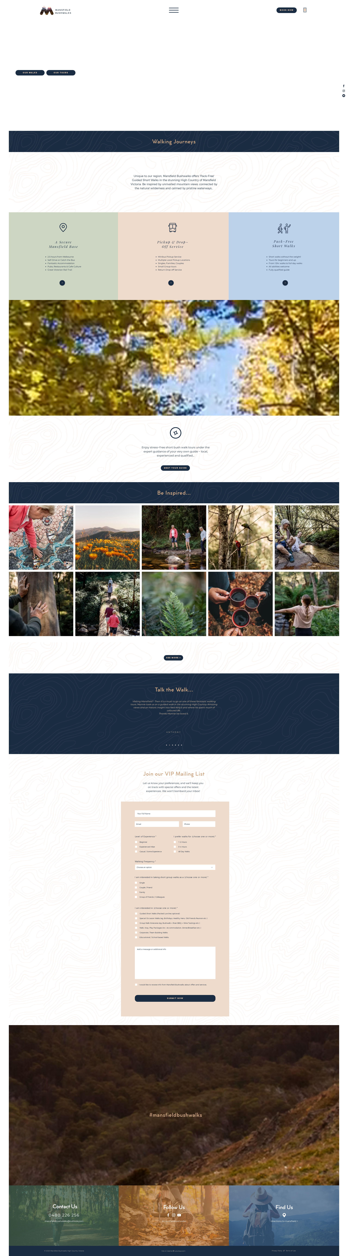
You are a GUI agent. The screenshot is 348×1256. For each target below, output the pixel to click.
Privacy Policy (277, 1251)
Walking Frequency (144, 861)
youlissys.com (180, 1251)
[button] (174, 10)
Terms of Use (291, 1251)
